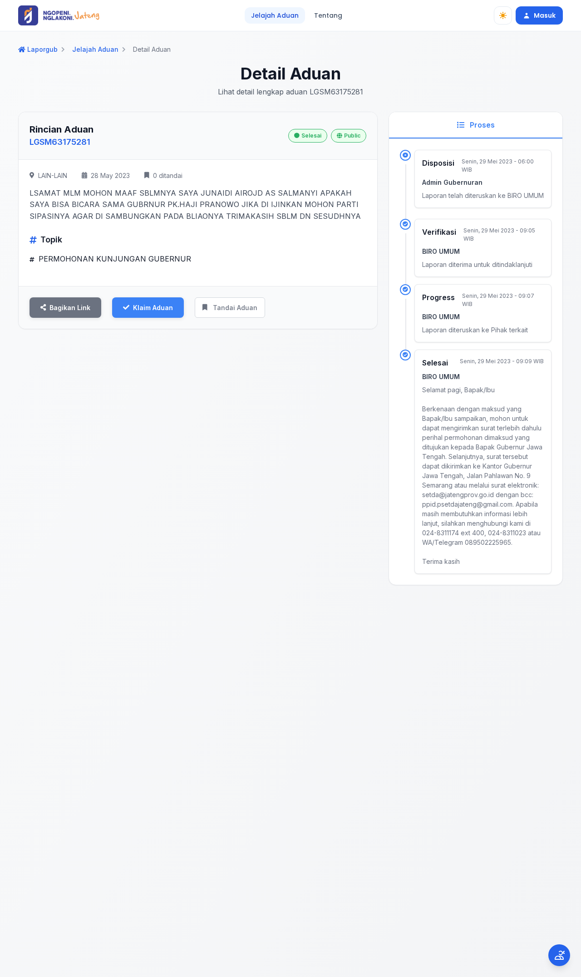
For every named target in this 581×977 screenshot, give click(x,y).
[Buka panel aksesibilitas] (559, 955)
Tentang (328, 15)
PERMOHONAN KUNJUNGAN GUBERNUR (113, 258)
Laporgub (42, 49)
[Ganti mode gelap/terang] (503, 15)
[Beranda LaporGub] (58, 15)
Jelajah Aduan (275, 15)
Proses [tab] (481, 124)
